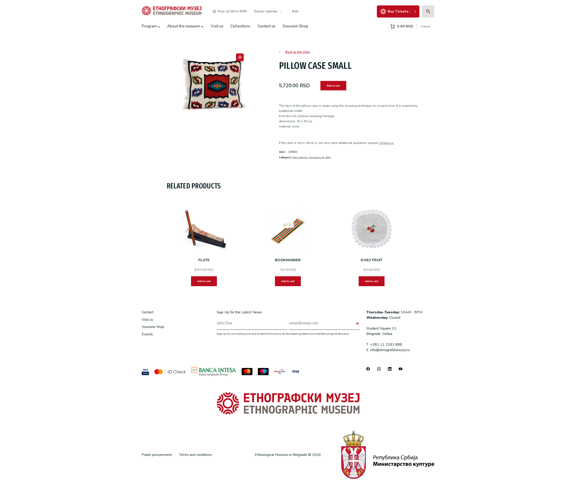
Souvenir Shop (295, 26)
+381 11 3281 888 (384, 344)
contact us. (386, 143)
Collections (240, 26)
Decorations (300, 157)
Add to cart (333, 85)
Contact (148, 312)
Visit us (217, 26)
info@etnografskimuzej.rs (388, 350)
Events (147, 334)
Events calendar (265, 11)
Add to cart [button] (204, 281)
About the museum (183, 26)
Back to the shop (297, 52)
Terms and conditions (195, 454)
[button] (240, 57)
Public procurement (157, 454)
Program (149, 26)
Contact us (266, 26)
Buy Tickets (398, 11)
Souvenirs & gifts (320, 157)
